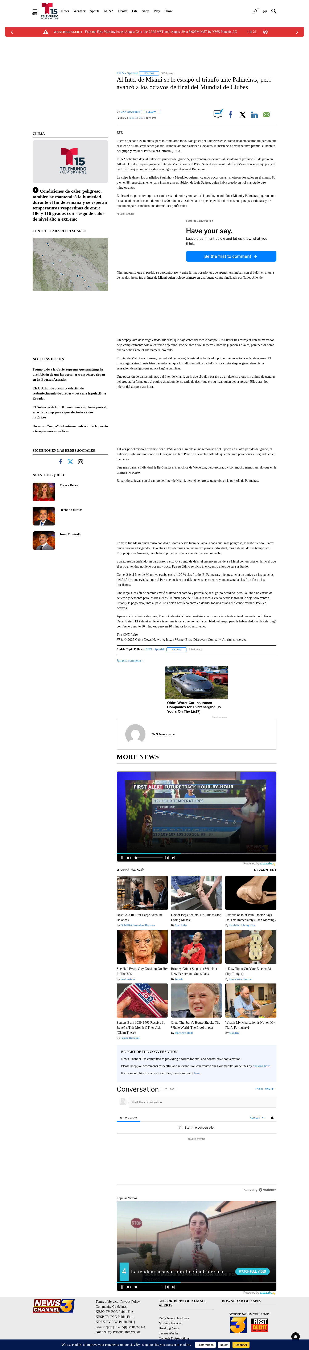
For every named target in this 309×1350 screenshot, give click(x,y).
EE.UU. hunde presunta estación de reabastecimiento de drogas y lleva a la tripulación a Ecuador (69, 393)
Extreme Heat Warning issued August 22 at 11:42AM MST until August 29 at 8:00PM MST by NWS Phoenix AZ (161, 31)
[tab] (128, 1117)
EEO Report (104, 1327)
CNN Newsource (130, 111)
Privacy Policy (130, 1301)
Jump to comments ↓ (130, 660)
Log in (259, 1089)
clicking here (261, 1066)
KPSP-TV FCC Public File (114, 1316)
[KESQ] (49, 11)
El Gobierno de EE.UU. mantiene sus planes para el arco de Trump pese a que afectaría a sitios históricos (69, 412)
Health (123, 11)
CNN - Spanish (155, 649)
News (65, 11)
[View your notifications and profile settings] (272, 1118)
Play (157, 11)
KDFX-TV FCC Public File (114, 1322)
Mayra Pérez (68, 485)
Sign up (269, 1089)
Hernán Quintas (70, 510)
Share (168, 11)
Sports (94, 11)
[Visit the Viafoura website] (267, 1190)
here (197, 1073)
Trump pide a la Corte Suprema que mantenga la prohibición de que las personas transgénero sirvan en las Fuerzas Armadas (69, 374)
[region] (196, 1139)
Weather (79, 11)
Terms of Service (107, 1301)
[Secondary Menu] (38, 11)
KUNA (109, 11)
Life (134, 11)
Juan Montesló (70, 534)
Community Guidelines (111, 1306)
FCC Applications (127, 1327)
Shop (145, 11)
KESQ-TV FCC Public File (114, 1311)
